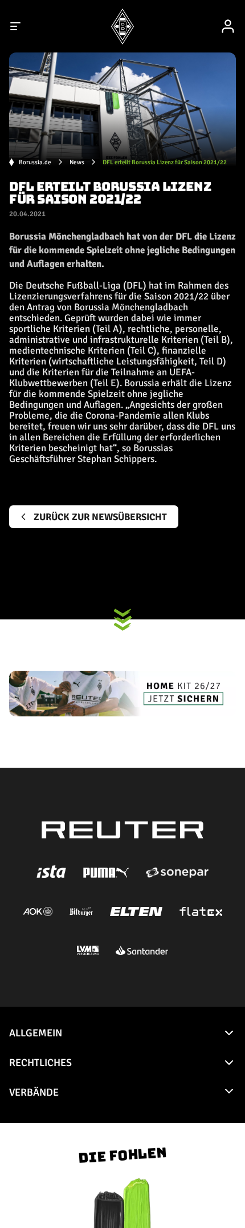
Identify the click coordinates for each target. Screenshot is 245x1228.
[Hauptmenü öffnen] (16, 26)
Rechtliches (40, 1062)
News (77, 162)
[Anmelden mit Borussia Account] (228, 26)
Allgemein (35, 1033)
